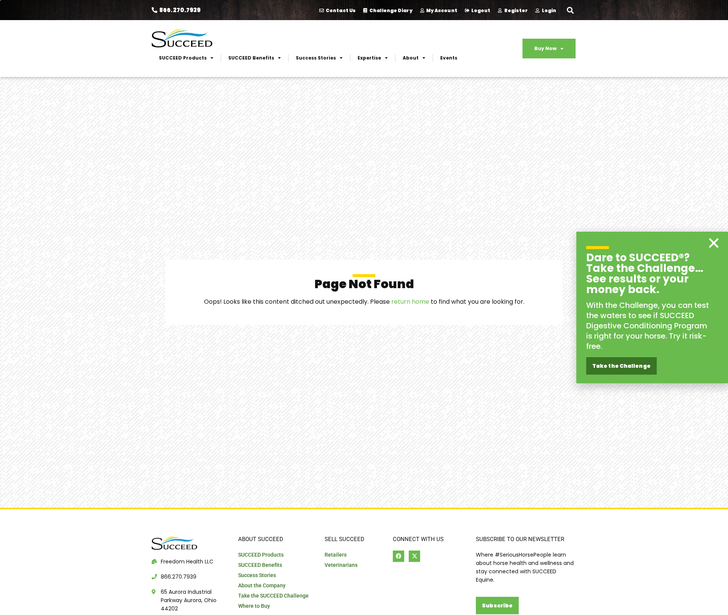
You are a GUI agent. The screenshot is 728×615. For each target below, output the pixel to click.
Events (448, 58)
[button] (570, 10)
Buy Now (545, 48)
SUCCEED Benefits (251, 58)
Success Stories (316, 58)
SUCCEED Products (183, 58)
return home (410, 301)
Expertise (369, 58)
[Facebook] (398, 556)
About (411, 58)
